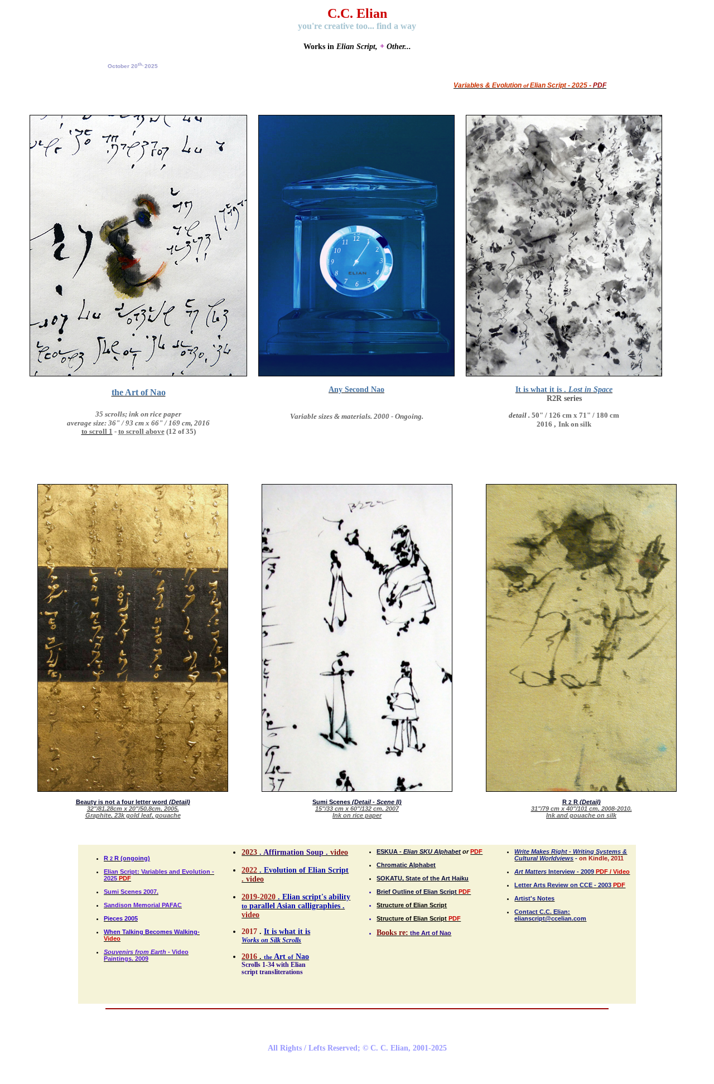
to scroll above (141, 431)
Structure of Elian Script (412, 905)
